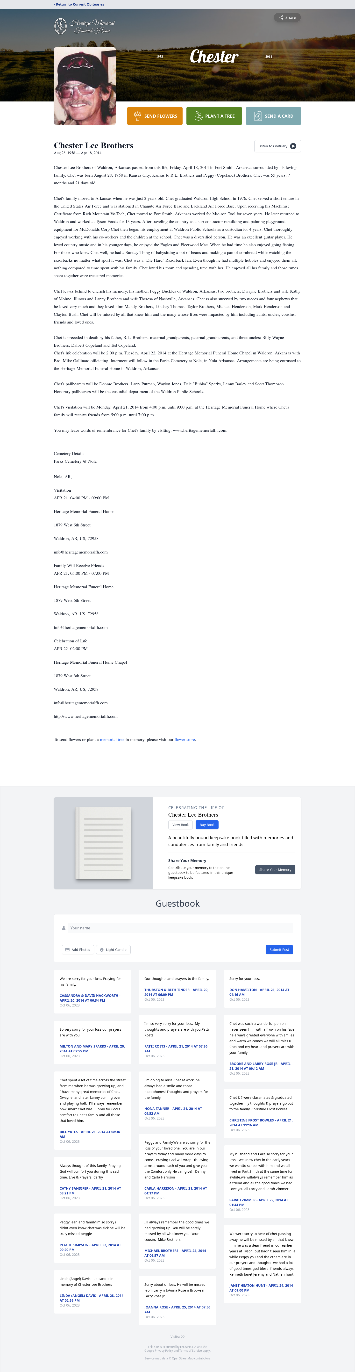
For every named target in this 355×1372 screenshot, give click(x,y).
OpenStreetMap (182, 1358)
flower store (185, 739)
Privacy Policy (164, 1351)
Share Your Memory (275, 869)
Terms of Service (190, 1351)
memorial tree (112, 739)
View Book (180, 824)
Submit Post (279, 949)
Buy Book (207, 824)
